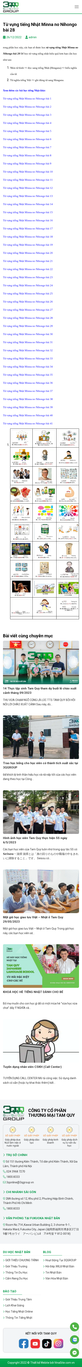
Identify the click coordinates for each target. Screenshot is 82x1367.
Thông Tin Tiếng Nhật (18, 1317)
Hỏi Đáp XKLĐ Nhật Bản (59, 1266)
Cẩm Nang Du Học (16, 1278)
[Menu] (76, 6)
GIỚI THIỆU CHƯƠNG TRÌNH (22, 1260)
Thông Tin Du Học (16, 1272)
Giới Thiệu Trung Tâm (18, 1299)
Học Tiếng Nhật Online (19, 1311)
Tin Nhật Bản (53, 1272)
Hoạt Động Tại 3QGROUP (60, 1260)
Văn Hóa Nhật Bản (56, 1278)
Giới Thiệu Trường (16, 1266)
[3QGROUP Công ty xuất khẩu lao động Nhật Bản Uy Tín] (23, 7)
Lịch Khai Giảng (14, 1305)
